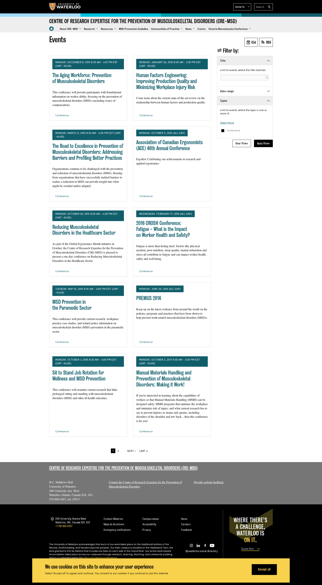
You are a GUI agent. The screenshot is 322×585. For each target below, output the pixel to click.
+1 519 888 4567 (63, 526)
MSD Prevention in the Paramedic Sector (71, 305)
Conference (233, 130)
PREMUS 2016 (148, 298)
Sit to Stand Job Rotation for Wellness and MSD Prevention (78, 375)
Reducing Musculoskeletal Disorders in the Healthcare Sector (83, 230)
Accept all (264, 569)
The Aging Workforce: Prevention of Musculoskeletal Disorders (81, 78)
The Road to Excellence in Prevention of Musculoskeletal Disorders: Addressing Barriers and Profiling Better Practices (87, 152)
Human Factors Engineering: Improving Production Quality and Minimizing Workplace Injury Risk (166, 81)
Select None (227, 122)
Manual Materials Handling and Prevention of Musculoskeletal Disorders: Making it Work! (163, 378)
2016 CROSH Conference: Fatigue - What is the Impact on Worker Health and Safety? (163, 229)
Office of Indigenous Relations (100, 557)
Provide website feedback (209, 482)
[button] (242, 7)
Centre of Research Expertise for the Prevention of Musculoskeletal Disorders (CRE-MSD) (123, 467)
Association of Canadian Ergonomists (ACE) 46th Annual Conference (169, 145)
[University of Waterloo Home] (65, 6)
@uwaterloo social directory (202, 551)
